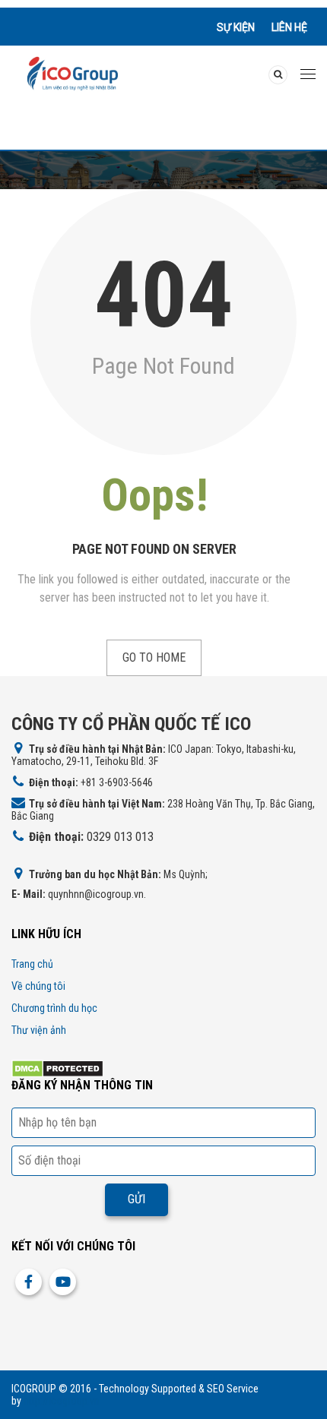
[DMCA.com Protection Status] (57, 1067)
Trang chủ (32, 964)
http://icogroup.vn (62, 1401)
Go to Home (154, 657)
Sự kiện (236, 27)
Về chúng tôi (38, 986)
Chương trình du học (54, 1008)
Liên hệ (289, 27)
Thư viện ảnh (38, 1030)
